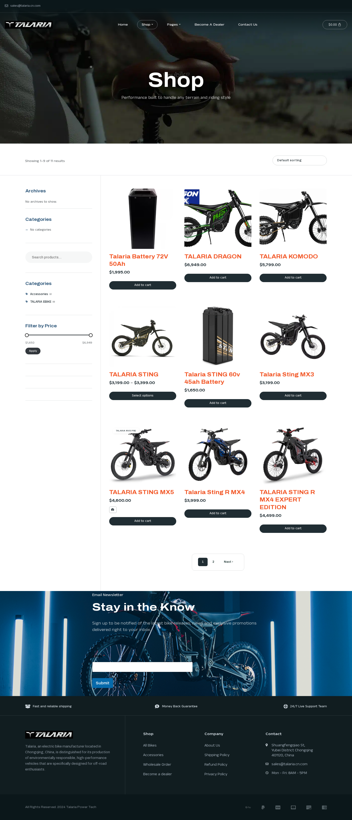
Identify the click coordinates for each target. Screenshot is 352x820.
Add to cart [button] (142, 285)
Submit (102, 683)
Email (98, 656)
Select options (142, 396)
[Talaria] (29, 24)
